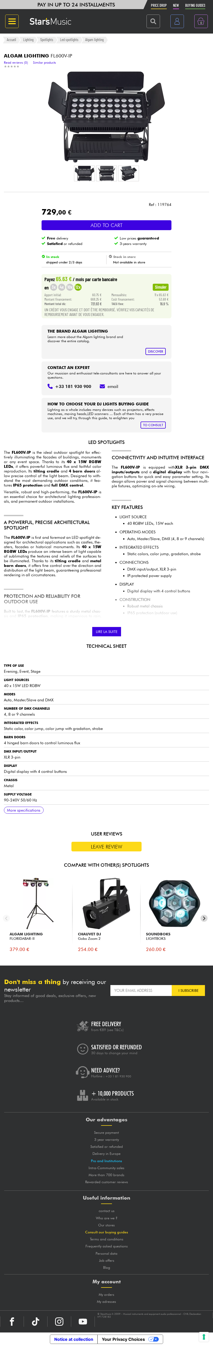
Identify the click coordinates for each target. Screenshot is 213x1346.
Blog (106, 1267)
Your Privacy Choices (123, 1339)
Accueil (11, 39)
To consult (153, 425)
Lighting (28, 39)
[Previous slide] (6, 918)
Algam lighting (94, 39)
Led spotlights (69, 39)
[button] (84, 173)
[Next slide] (204, 918)
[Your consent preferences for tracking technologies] (204, 1337)
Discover (155, 351)
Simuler (161, 286)
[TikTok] (35, 1321)
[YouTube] (83, 1321)
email (113, 386)
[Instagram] (59, 1321)
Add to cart (107, 225)
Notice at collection (73, 1339)
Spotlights (46, 39)
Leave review (106, 847)
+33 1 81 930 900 (118, 1076)
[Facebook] (12, 1321)
